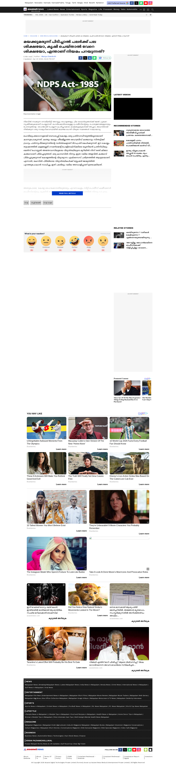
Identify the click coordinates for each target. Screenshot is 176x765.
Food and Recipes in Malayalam (83, 714)
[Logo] (34, 10)
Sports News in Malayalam (35, 706)
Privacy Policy (58, 757)
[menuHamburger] (148, 9)
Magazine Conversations (133, 725)
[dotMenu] (141, 10)
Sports (84, 9)
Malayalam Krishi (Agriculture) (54, 725)
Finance (82, 736)
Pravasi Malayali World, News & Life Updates (42, 744)
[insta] (150, 3)
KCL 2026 (39, 15)
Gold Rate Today (95, 15)
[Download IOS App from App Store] (150, 750)
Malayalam (29, 3)
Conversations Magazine (70, 728)
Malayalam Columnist (114, 725)
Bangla (80, 3)
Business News (31, 736)
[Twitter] (136, 3)
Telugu (68, 3)
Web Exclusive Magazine (90, 728)
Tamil (74, 3)
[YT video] (146, 3)
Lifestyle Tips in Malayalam (58, 714)
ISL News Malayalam (100, 706)
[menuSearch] (153, 10)
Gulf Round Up (66, 744)
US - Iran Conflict (51, 15)
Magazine (93, 9)
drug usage (48, 203)
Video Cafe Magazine (129, 728)
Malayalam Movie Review (98, 695)
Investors (148, 756)
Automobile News (45, 736)
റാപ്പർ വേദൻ (35, 203)
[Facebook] (132, 3)
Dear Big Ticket (79, 744)
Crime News (116, 685)
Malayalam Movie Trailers (119, 695)
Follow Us (106, 58)
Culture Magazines (32, 728)
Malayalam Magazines (33, 725)
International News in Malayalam (134, 685)
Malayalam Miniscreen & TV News (103, 698)
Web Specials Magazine (110, 728)
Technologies (58, 736)
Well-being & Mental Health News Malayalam (91, 717)
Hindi (86, 3)
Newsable (38, 3)
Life (100, 9)
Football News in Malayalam (80, 706)
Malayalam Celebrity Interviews (129, 698)
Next (150, 14)
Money (117, 9)
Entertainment (73, 9)
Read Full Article (67, 193)
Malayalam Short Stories (50, 728)
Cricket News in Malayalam (57, 706)
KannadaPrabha (58, 3)
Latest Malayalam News (70, 685)
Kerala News (105, 685)
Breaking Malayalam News (49, 685)
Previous (147, 14)
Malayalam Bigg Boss (33, 698)
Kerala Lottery (81, 15)
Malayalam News (31, 685)
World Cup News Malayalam (137, 706)
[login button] (144, 9)
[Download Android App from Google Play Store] (146, 750)
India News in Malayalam (89, 685)
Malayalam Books (98, 725)
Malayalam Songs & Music (79, 698)
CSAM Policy (69, 757)
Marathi (92, 3)
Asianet (34, 749)
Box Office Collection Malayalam (55, 698)
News (62, 9)
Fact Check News (71, 736)
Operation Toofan (67, 15)
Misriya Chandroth (48, 56)
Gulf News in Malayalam (34, 687)
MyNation (100, 3)
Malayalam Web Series (139, 695)
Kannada (47, 3)
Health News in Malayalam (107, 714)
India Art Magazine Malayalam (78, 725)
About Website (27, 757)
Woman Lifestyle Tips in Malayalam (38, 717)
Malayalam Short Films (78, 695)
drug (26, 203)
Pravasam (107, 9)
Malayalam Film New (33, 695)
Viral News (49, 687)
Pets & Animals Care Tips (63, 717)
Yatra (123, 9)
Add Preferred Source (116, 3)
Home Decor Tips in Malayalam (130, 714)
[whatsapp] (141, 3)
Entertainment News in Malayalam (55, 695)
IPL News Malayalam (117, 706)
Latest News (53, 9)
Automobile (132, 9)
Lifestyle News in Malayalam (36, 714)
